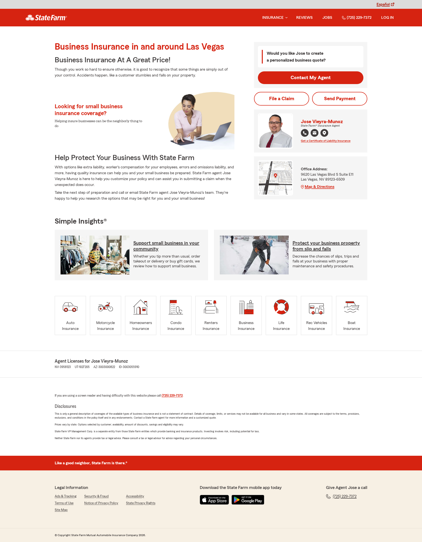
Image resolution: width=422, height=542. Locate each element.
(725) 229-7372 (359, 18)
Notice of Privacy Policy (101, 503)
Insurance (273, 18)
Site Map (61, 510)
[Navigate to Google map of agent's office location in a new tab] (324, 133)
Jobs (327, 18)
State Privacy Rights (140, 503)
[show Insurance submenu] (285, 17)
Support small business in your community (166, 246)
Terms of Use (64, 503)
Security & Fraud (96, 496)
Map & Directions (319, 187)
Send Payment (340, 98)
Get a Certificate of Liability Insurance (325, 140)
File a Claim (281, 98)
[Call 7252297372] (305, 133)
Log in (387, 18)
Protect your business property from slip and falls (326, 246)
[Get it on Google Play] (248, 500)
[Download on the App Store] (214, 500)
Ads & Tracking (65, 496)
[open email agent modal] (314, 133)
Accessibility (135, 496)
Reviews (304, 18)
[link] (46, 17)
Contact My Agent (311, 77)
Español (383, 4)
